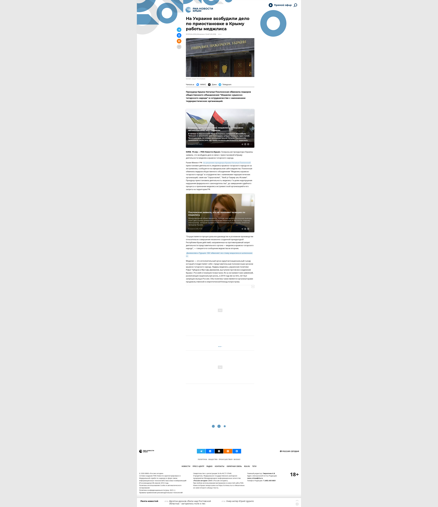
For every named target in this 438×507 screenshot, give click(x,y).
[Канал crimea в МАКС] (236, 451)
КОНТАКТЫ (219, 466)
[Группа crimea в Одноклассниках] (228, 451)
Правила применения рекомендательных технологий (160, 492)
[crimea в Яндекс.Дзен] (219, 451)
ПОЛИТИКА (202, 459)
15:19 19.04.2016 (191, 34)
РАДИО (209, 466)
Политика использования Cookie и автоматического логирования (160, 486)
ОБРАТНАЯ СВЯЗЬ (234, 466)
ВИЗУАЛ (237, 459)
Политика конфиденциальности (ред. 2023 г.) (157, 490)
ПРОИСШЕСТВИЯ (225, 459)
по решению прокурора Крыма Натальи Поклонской (226, 162)
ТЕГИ (254, 466)
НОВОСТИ (186, 466)
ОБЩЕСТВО (213, 459)
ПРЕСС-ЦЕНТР (198, 466)
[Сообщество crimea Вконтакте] (210, 451)
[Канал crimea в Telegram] (201, 451)
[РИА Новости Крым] (199, 9)
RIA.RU (247, 466)
